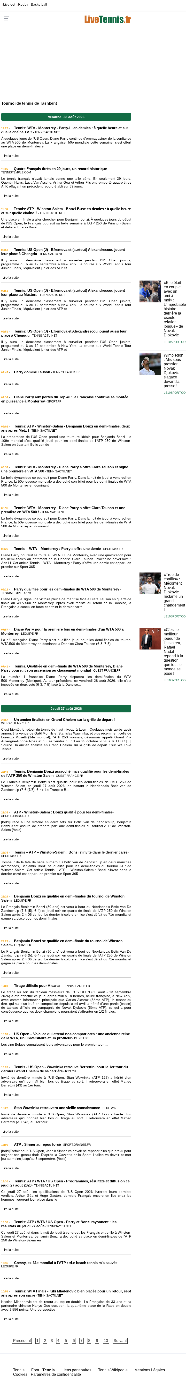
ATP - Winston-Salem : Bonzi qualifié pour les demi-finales (63, 812)
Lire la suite (10, 156)
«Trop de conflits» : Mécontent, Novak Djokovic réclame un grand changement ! (174, 592)
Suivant (120, 1341)
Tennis (18, 1370)
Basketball (39, 4)
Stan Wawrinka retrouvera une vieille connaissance (57, 1108)
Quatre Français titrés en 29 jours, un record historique (60, 169)
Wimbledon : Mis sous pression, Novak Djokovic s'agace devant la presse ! (173, 370)
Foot (35, 1370)
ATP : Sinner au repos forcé (37, 1144)
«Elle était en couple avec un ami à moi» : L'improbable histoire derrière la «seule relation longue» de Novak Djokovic (175, 309)
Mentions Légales (149, 1370)
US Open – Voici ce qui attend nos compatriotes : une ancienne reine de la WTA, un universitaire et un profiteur (65, 1036)
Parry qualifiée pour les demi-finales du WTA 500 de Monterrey (66, 589)
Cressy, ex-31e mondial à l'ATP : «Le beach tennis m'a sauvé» (65, 1263)
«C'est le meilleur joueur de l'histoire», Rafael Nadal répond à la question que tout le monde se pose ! (173, 651)
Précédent (22, 1341)
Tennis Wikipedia (113, 1370)
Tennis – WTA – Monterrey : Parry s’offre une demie (57, 549)
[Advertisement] (93, 61)
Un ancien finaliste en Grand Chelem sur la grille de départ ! (64, 720)
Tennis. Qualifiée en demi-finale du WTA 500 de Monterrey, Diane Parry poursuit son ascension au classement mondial (62, 668)
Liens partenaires (76, 1370)
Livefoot (9, 4)
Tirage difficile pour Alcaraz (37, 985)
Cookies (20, 1374)
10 (106, 1341)
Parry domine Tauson (32, 372)
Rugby (23, 4)
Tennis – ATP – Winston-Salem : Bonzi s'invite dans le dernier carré (70, 852)
